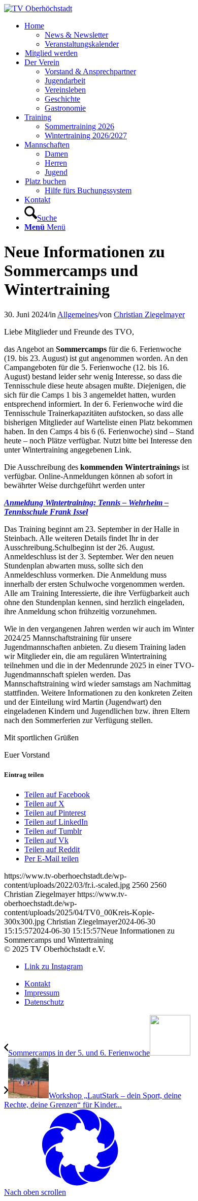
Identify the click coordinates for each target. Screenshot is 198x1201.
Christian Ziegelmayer (149, 314)
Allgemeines (77, 314)
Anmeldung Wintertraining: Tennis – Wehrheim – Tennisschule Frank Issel (86, 507)
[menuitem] (109, 35)
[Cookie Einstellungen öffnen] (80, 1183)
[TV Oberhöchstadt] (38, 8)
